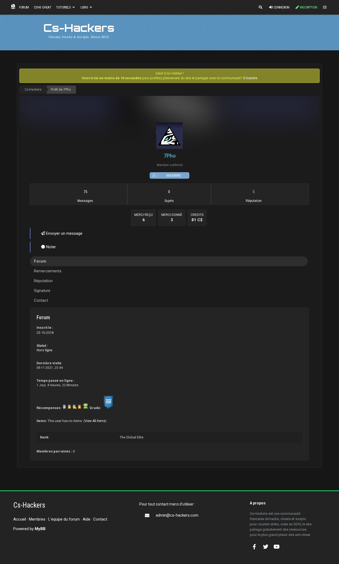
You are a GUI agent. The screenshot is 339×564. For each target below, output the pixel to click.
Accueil (19, 519)
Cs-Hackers (33, 89)
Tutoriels (64, 7)
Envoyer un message (63, 233)
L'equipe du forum (64, 519)
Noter (50, 247)
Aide (86, 519)
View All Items (94, 421)
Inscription (308, 7)
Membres (37, 519)
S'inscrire (250, 78)
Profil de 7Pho (61, 89)
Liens (85, 7)
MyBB (40, 528)
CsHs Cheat (42, 7)
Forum (24, 7)
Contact (100, 519)
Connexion (281, 7)
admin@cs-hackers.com (177, 515)
